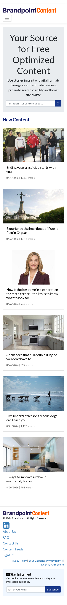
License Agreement (52, 564)
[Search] (58, 103)
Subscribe (53, 589)
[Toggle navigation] (7, 18)
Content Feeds (13, 549)
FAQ (6, 537)
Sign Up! (8, 555)
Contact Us (11, 543)
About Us (9, 531)
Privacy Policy (19, 560)
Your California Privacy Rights (46, 560)
